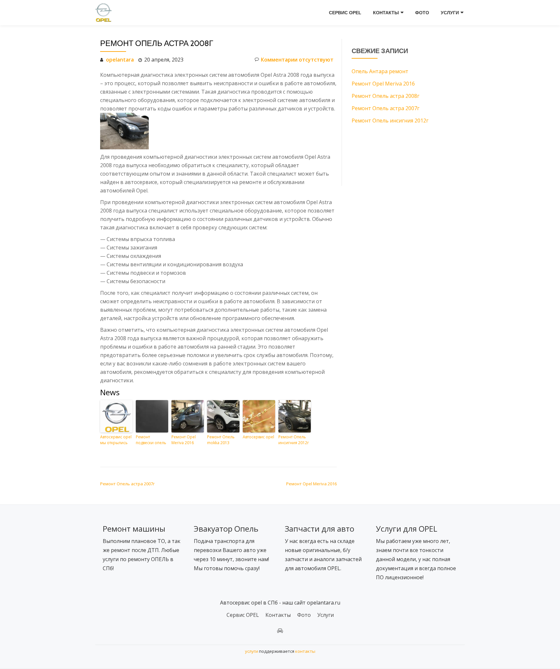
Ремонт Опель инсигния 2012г (293, 439)
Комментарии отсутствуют (297, 59)
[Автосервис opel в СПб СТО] (104, 12)
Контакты (386, 12)
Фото (422, 12)
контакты (305, 651)
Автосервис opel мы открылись (116, 439)
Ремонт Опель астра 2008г (385, 95)
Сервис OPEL (345, 12)
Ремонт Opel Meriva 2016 (183, 439)
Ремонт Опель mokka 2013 (221, 439)
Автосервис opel (258, 437)
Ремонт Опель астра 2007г (127, 484)
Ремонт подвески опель (151, 439)
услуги (251, 651)
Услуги (450, 12)
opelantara (120, 59)
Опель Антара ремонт (380, 71)
